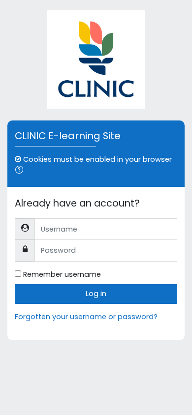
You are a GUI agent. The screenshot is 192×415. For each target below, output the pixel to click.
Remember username (62, 274)
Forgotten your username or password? (86, 317)
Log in (96, 293)
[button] (21, 171)
